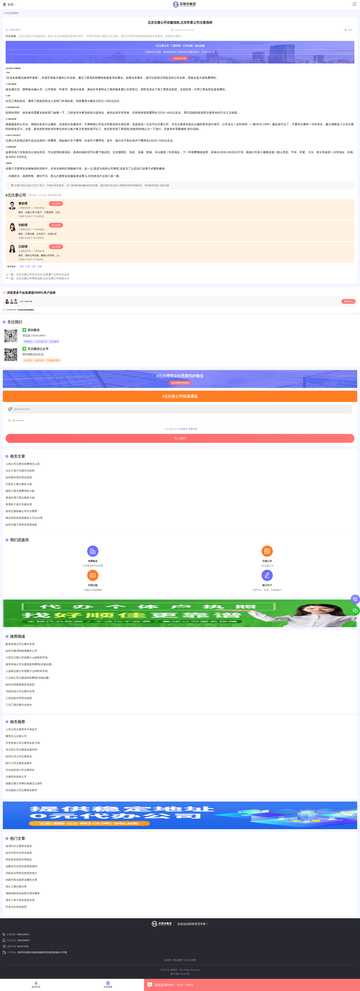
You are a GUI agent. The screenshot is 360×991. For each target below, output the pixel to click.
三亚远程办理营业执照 (19, 698)
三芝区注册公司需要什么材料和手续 (27, 657)
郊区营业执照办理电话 (19, 859)
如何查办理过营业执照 (19, 477)
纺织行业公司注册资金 (19, 756)
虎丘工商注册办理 (16, 886)
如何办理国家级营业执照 (20, 684)
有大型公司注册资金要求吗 (21, 749)
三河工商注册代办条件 (19, 704)
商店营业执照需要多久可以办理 (24, 517)
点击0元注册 (180, 58)
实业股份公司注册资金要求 (21, 790)
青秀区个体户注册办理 (19, 504)
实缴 (40, 266)
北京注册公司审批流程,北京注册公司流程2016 (42, 278)
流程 (22, 266)
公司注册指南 (11, 13)
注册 (34, 266)
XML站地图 (190, 960)
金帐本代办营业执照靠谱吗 (21, 866)
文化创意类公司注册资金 (20, 769)
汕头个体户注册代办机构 (20, 470)
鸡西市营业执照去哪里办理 (21, 879)
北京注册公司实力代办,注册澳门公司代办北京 (42, 274)
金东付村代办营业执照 (19, 852)
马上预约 (180, 438)
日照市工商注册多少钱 (19, 484)
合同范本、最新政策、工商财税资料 (42, 360)
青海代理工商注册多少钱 (20, 497)
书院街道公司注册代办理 (20, 691)
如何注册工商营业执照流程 (21, 524)
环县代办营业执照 (16, 906)
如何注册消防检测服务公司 (21, 650)
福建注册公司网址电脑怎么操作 (24, 783)
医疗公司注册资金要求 (19, 763)
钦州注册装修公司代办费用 (21, 511)
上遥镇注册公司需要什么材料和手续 (27, 671)
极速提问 (348, 301)
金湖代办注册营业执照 (19, 846)
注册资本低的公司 (16, 776)
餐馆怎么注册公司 (16, 736)
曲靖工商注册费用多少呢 (20, 490)
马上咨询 (55, 203)
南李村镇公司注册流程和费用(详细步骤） (30, 664)
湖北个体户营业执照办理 (20, 900)
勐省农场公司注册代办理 (20, 644)
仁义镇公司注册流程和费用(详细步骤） (28, 677)
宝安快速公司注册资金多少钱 (23, 742)
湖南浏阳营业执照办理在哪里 (23, 893)
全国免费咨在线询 (180, 383)
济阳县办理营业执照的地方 (21, 873)
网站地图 (177, 960)
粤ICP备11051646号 (180, 974)
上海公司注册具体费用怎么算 (23, 463)
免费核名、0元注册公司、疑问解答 (41, 341)
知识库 (167, 960)
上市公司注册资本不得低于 (21, 729)
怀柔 (28, 266)
